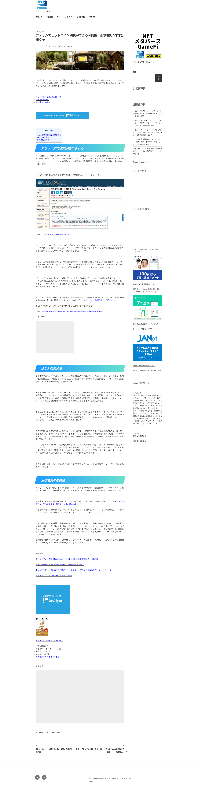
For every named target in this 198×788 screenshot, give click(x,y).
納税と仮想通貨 (42, 100)
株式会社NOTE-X (139, 436)
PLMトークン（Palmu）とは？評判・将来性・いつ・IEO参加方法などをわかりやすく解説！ (147, 151)
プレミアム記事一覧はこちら (143, 62)
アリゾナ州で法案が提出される (48, 97)
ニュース (53, 732)
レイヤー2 (68, 17)
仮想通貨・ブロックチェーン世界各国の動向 (54, 576)
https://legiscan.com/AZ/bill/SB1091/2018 (57, 234)
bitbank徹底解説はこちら (142, 383)
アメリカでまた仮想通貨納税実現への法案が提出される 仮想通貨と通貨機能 (67, 559)
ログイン (92, 17)
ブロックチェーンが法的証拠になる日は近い (96, 300)
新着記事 (39, 17)
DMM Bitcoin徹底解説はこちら (144, 365)
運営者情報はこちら (140, 441)
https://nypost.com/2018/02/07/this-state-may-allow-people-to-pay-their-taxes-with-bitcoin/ (71, 311)
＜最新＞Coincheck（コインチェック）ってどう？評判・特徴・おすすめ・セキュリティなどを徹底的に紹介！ (147, 122)
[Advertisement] (55, 340)
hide (51, 130)
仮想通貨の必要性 (43, 102)
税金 (58, 732)
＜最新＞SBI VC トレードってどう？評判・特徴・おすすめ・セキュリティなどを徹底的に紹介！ (147, 113)
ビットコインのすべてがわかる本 (49, 640)
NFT (58, 17)
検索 (134, 72)
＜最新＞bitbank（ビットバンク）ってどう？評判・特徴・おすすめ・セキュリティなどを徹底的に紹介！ (147, 132)
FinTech (41, 732)
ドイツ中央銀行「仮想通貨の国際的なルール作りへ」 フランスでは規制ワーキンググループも (74, 570)
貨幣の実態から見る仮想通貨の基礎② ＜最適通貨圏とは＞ (60, 565)
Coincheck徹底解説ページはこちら (145, 324)
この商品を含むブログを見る (48, 657)
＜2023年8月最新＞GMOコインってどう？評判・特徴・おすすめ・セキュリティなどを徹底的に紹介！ (147, 141)
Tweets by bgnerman (140, 162)
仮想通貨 (49, 17)
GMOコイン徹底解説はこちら (144, 284)
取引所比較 (81, 17)
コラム (48, 732)
